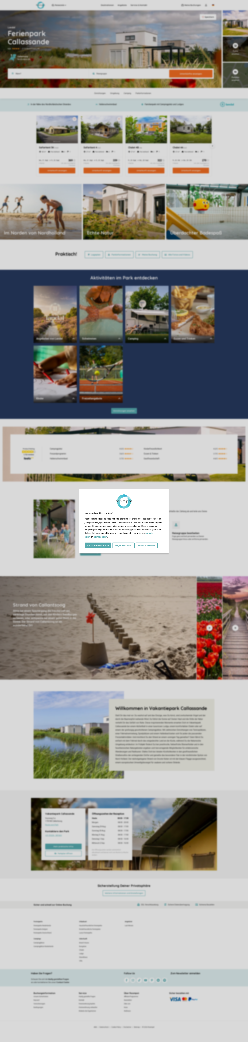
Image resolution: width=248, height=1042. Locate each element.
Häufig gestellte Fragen (87, 996)
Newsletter (128, 1000)
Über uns (127, 1004)
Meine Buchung (149, 254)
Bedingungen (38, 1007)
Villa (80, 961)
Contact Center (62, 982)
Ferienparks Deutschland (42, 933)
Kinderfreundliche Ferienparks (89, 929)
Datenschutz (104, 1027)
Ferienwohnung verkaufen (88, 1007)
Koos (126, 1007)
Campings (37, 939)
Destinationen (107, 5)
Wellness (127, 1011)
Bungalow (82, 946)
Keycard (36, 1000)
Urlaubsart (83, 921)
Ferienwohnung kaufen (87, 1004)
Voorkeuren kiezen (146, 545)
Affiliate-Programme (131, 996)
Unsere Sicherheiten (41, 996)
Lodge (81, 954)
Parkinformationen (121, 254)
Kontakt (81, 1000)
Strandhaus (83, 957)
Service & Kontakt (139, 5)
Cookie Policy (116, 1027)
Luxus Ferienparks (85, 933)
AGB (95, 1027)
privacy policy (100, 537)
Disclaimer (127, 1027)
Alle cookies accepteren (98, 545)
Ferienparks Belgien (41, 929)
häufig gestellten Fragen (58, 979)
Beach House (84, 943)
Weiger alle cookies (123, 545)
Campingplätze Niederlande (43, 946)
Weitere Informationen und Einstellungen (124, 893)
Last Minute (129, 925)
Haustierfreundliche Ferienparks (90, 925)
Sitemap (137, 1027)
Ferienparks (38, 921)
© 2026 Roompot (148, 1027)
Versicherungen (39, 1004)
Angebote (122, 5)
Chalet (81, 950)
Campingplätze (39, 943)
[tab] (98, 628)
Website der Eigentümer (87, 1011)
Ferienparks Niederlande (42, 925)
